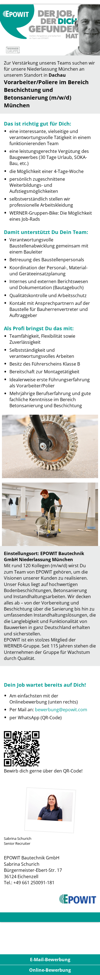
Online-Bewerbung (50, 970)
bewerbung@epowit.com (61, 710)
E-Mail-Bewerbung (50, 960)
